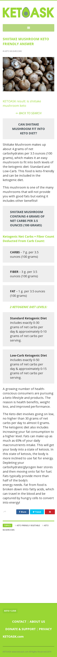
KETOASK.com (13, 636)
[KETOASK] (28, 12)
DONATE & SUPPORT (20, 629)
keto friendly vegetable (28, 525)
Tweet (38, 511)
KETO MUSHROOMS (13, 51)
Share (23, 511)
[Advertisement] (28, 567)
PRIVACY (45, 629)
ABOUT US (37, 621)
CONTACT (19, 621)
